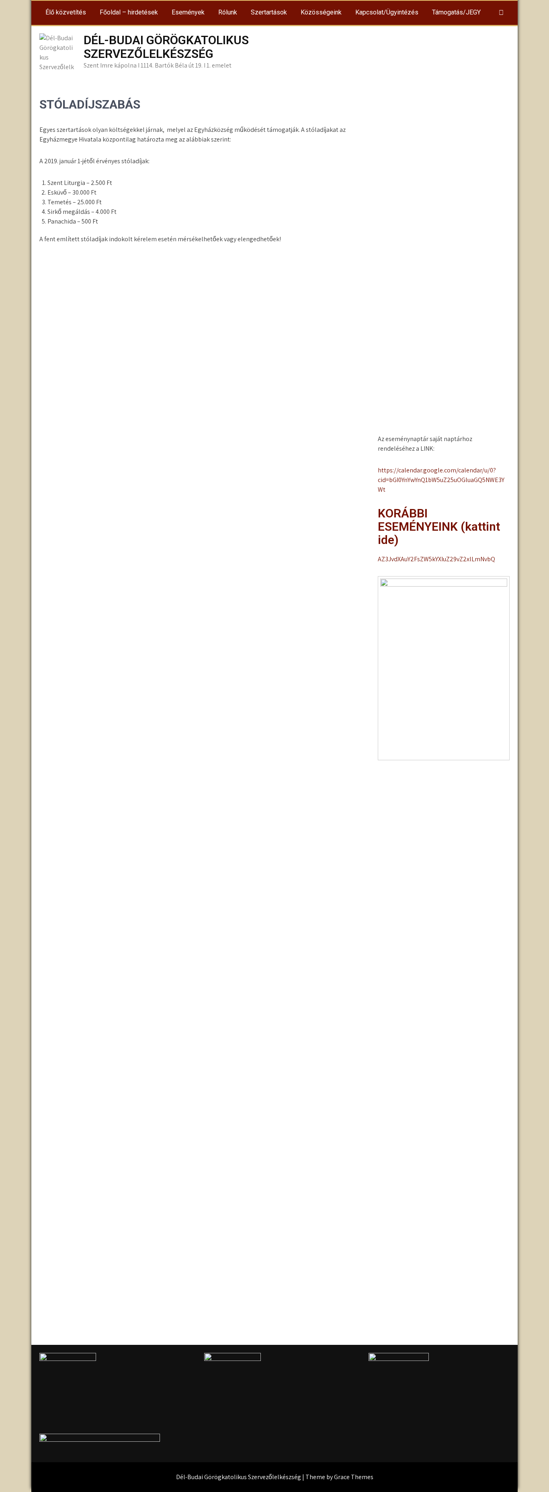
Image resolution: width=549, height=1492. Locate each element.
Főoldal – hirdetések (129, 12)
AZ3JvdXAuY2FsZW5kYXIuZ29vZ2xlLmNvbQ (436, 559)
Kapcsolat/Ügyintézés (386, 12)
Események (188, 12)
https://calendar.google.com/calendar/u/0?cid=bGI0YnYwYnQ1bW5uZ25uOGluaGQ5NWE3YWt (441, 480)
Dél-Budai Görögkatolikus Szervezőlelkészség (166, 47)
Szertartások (269, 12)
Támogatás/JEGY (456, 12)
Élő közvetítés (65, 12)
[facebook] (501, 12)
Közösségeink (321, 12)
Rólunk (227, 12)
